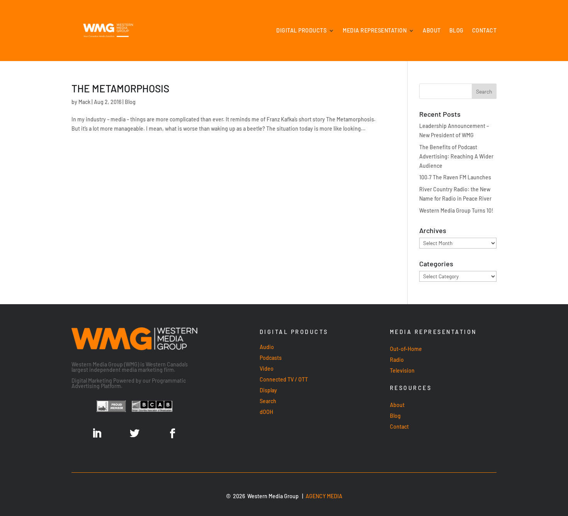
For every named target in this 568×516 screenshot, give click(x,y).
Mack (84, 102)
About (432, 30)
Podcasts (271, 357)
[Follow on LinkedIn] (96, 433)
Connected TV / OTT (284, 379)
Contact (484, 30)
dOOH (266, 412)
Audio (267, 347)
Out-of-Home (406, 349)
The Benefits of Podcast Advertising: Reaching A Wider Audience (456, 156)
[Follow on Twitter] (134, 433)
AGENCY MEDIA (324, 496)
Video (267, 368)
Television (402, 370)
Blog (456, 30)
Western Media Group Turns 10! (456, 210)
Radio (397, 359)
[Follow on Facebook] (172, 433)
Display (268, 390)
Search (268, 401)
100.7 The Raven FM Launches (455, 177)
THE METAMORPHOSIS (120, 88)
